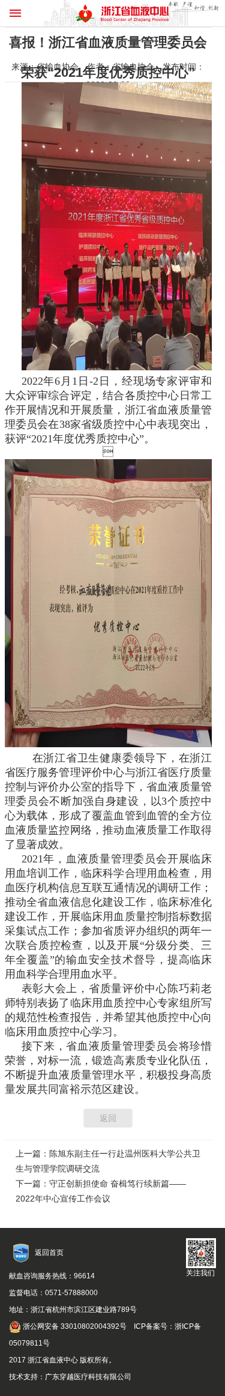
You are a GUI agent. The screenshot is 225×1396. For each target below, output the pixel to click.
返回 (108, 1118)
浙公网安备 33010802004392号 (74, 1326)
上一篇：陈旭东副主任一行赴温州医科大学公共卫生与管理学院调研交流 (108, 1161)
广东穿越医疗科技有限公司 (88, 1377)
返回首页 (49, 1252)
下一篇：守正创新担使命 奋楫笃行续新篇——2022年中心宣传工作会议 (101, 1191)
